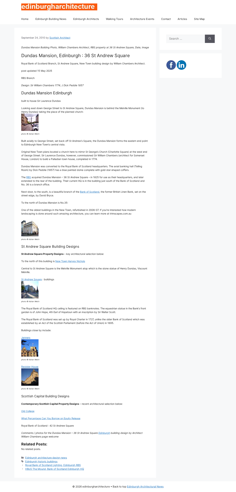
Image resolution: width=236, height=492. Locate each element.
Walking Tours (114, 19)
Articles (182, 19)
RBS (28, 177)
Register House (29, 366)
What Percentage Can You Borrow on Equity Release (50, 418)
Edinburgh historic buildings (41, 461)
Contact (166, 19)
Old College (27, 411)
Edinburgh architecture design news (46, 457)
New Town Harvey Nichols (70, 261)
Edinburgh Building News (50, 19)
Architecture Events (142, 19)
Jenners (25, 337)
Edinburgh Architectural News (145, 486)
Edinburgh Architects (86, 19)
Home (25, 19)
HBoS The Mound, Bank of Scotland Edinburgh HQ (54, 468)
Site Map (199, 19)
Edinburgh (104, 432)
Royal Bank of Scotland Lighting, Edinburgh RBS (53, 465)
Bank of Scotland (89, 191)
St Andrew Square (31, 279)
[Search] (210, 39)
